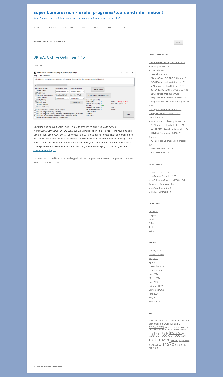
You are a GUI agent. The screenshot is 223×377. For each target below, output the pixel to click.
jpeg (151, 333)
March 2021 (154, 301)
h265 (171, 330)
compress (91, 158)
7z (85, 158)
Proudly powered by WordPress (47, 366)
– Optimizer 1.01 (168, 78)
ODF (158, 335)
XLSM (183, 344)
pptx (151, 344)
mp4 (184, 333)
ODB (152, 335)
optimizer (128, 158)
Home (36, 27)
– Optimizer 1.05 (158, 70)
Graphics (51, 27)
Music (97, 27)
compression (103, 158)
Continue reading (44, 150)
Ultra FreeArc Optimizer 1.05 (162, 176)
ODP (171, 335)
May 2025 (153, 258)
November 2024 (156, 266)
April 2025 (153, 262)
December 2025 (156, 254)
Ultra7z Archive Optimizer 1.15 (59, 57)
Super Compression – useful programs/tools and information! (98, 12)
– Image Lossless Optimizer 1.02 (166, 125)
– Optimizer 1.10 (168, 89)
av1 (179, 320)
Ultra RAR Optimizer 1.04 (161, 191)
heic (176, 330)
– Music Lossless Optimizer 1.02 (166, 85)
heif (180, 330)
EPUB (182, 327)
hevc (184, 330)
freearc (157, 329)
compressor (117, 158)
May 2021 (153, 297)
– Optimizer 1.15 (167, 62)
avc (182, 321)
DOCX (176, 327)
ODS (177, 335)
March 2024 (154, 278)
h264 (167, 330)
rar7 (156, 345)
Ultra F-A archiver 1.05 (159, 172)
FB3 (151, 329)
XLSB (177, 344)
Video (110, 27)
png (180, 340)
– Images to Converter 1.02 (165, 109)
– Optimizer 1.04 (159, 66)
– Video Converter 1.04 (168, 129)
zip (156, 347)
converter (156, 326)
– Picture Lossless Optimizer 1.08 (167, 121)
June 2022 (153, 281)
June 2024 (153, 274)
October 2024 (155, 270)
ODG (165, 335)
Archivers (68, 27)
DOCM (168, 327)
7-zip (80, 158)
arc (163, 320)
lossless (175, 332)
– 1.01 (159, 152)
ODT (183, 335)
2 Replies (37, 65)
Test (122, 27)
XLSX (151, 347)
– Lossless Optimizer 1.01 (167, 82)
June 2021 (153, 293)
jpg (164, 333)
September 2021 (157, 289)
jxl (167, 333)
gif (163, 330)
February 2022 (156, 285)
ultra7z (36, 162)
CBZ (187, 320)
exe (187, 327)
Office (84, 27)
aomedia (157, 321)
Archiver (171, 320)
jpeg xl (157, 333)
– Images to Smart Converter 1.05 (167, 97)
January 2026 (155, 250)
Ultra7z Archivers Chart (160, 187)
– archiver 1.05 (158, 74)
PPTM (186, 340)
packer (174, 340)
